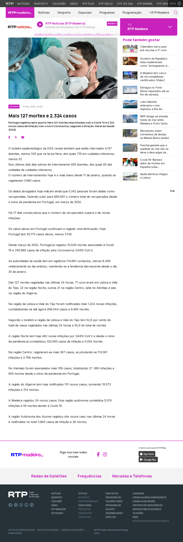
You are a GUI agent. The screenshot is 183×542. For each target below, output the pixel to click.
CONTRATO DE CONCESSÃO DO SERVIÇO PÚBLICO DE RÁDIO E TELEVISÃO (147, 509)
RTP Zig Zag (125, 3)
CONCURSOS (84, 505)
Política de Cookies (47, 529)
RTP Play (88, 3)
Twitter (16, 505)
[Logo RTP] (23, 495)
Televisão (59, 3)
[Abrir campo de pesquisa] (176, 12)
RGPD (135, 517)
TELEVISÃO (56, 501)
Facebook (10, 505)
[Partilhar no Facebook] (9, 137)
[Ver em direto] (20, 27)
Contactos (84, 517)
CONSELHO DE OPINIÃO (144, 501)
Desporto (41, 3)
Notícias (23, 3)
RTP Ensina (144, 3)
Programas (107, 12)
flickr (32, 505)
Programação (132, 12)
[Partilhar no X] (15, 137)
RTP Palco (106, 3)
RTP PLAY (82, 493)
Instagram (21, 505)
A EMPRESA (138, 493)
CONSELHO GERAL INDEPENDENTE (149, 497)
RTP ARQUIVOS (58, 509)
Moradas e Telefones (132, 476)
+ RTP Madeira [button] (159, 12)
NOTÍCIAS (56, 493)
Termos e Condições (72, 529)
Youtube (26, 505)
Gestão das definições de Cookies (151, 521)
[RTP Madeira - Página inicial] (20, 12)
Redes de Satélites (49, 476)
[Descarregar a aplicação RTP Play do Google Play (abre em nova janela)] (148, 459)
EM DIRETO (83, 497)
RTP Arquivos (166, 3)
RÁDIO (54, 505)
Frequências (90, 476)
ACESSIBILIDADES (114, 513)
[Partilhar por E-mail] (22, 137)
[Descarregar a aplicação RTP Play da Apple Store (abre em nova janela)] (147, 453)
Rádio (74, 3)
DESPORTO (56, 497)
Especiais (85, 12)
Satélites (111, 517)
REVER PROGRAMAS (88, 501)
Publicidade (15, 533)
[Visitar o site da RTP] (10, 3)
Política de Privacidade (21, 529)
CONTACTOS (112, 493)
